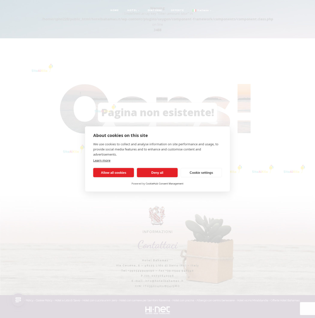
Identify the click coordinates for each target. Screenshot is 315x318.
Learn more (101, 160)
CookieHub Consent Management (164, 183)
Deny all (157, 172)
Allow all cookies (113, 172)
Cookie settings (201, 172)
